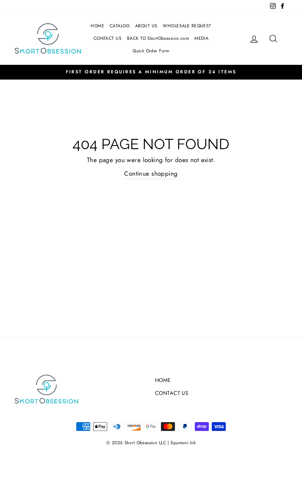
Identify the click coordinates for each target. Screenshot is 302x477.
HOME (97, 25)
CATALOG (120, 25)
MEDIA (201, 38)
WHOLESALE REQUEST (187, 25)
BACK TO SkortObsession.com (158, 38)
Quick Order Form (151, 51)
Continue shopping (151, 173)
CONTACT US (108, 38)
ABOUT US (146, 25)
